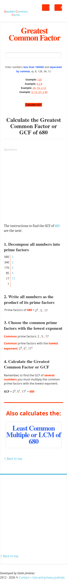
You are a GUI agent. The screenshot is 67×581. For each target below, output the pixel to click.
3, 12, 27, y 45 (39, 92)
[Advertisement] (33, 188)
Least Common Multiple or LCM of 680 (33, 434)
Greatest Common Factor (34, 33)
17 (13, 279)
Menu (61, 7)
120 (39, 79)
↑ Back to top (13, 459)
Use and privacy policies (48, 577)
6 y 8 (39, 83)
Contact (24, 577)
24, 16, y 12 (39, 88)
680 (43, 132)
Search (48, 7)
